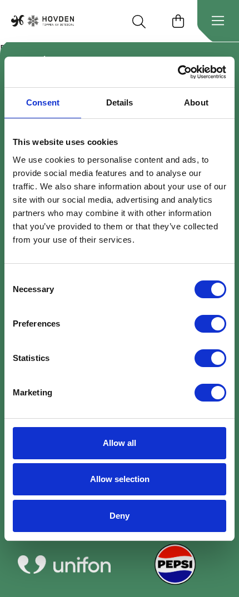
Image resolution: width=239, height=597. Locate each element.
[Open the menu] (218, 21)
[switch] (210, 324)
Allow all (119, 443)
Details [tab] (119, 102)
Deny (119, 515)
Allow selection (120, 479)
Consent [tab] (42, 102)
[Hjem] (42, 21)
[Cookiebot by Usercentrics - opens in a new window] (177, 72)
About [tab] (196, 102)
